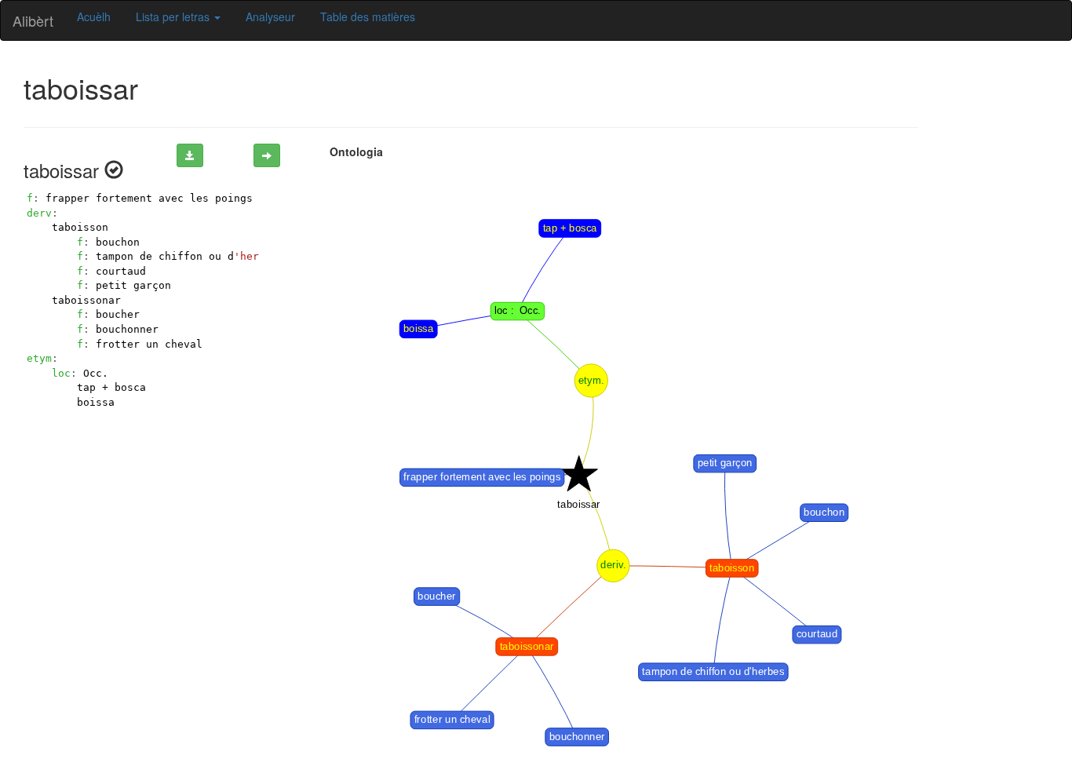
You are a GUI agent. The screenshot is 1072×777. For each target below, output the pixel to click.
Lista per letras (174, 16)
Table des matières (367, 16)
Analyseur (270, 16)
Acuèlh (94, 16)
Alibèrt (33, 20)
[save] (190, 155)
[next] (266, 155)
